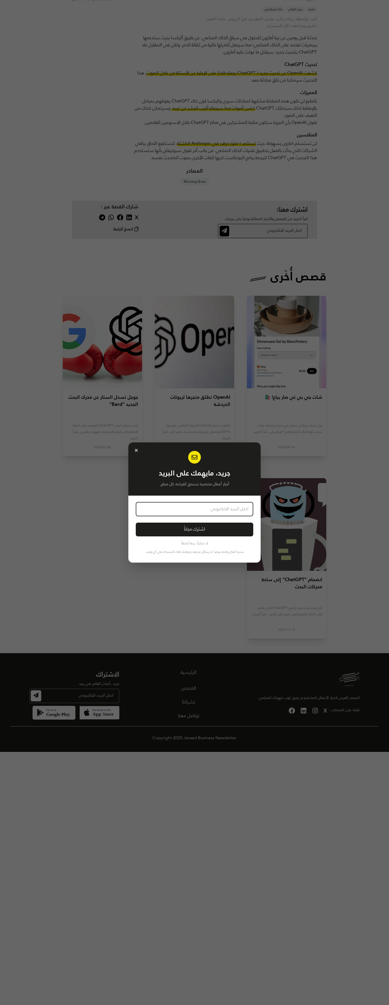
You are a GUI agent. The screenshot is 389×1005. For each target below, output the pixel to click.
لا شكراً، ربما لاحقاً (194, 543)
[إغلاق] (136, 450)
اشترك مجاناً (194, 529)
